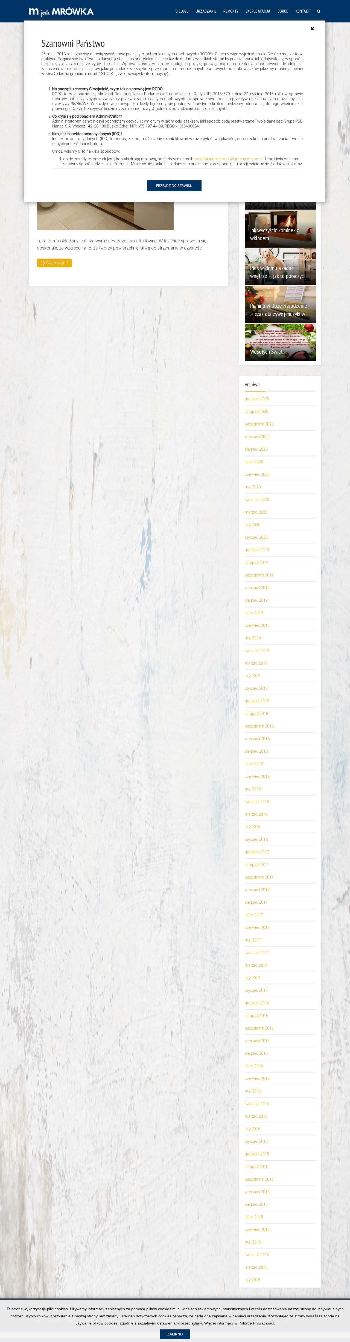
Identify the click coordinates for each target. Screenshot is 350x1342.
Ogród (283, 11)
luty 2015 (252, 1280)
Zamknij (175, 1334)
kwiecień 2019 (257, 650)
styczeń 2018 (256, 839)
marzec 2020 (256, 512)
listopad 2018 (256, 713)
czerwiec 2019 (257, 625)
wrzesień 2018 (257, 739)
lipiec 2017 (254, 915)
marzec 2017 (256, 965)
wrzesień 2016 (257, 1041)
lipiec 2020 (254, 462)
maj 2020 (253, 487)
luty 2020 (252, 525)
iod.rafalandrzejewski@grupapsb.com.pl (228, 159)
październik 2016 (259, 1028)
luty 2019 (252, 676)
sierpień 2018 (256, 751)
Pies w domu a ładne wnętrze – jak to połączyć (277, 272)
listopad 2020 (256, 411)
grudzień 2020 (257, 399)
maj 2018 (253, 789)
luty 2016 (252, 1129)
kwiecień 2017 (257, 952)
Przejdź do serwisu (174, 186)
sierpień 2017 (256, 902)
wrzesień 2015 (257, 1192)
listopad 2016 (256, 1015)
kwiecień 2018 (257, 801)
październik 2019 (259, 575)
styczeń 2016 (256, 1141)
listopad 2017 (256, 864)
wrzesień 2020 (257, 436)
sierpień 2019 (256, 600)
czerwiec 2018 (257, 776)
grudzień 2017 (257, 852)
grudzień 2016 (257, 1003)
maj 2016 (253, 1091)
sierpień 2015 (256, 1204)
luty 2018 (252, 827)
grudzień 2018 (257, 701)
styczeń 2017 (256, 990)
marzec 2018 (256, 814)
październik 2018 (259, 726)
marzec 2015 (256, 1267)
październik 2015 (259, 1179)
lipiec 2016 (254, 1066)
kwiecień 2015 (257, 1255)
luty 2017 (252, 978)
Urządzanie (206, 11)
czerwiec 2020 (257, 474)
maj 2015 (253, 1242)
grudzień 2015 (257, 1154)
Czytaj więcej (57, 263)
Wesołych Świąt (266, 351)
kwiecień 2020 (257, 499)
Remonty (230, 11)
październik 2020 (259, 424)
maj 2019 (253, 638)
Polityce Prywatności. (256, 1323)
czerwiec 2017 (257, 927)
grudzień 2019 (257, 550)
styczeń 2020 (256, 537)
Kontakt (303, 11)
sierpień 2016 (256, 1053)
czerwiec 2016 (257, 1078)
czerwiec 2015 (257, 1229)
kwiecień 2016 (257, 1104)
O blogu (182, 11)
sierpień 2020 (256, 449)
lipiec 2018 (254, 764)
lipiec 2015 (254, 1217)
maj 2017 (253, 940)
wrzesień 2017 (257, 890)
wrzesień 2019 (257, 588)
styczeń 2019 (256, 688)
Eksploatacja (258, 11)
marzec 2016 (256, 1116)
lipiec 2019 (254, 613)
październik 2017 (259, 877)
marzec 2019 (256, 663)
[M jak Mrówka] (61, 11)
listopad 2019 (256, 562)
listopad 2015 (256, 1166)
